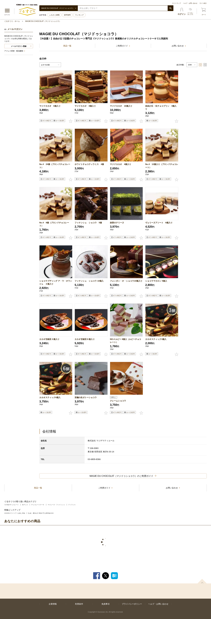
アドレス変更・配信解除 (14, 51)
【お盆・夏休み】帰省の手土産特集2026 (40, 513)
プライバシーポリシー (132, 604)
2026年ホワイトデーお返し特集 (14, 513)
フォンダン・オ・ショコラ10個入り (126, 281)
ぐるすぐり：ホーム (12, 21)
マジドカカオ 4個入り (120, 164)
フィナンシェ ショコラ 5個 (88, 222)
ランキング (79, 15)
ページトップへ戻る (202, 581)
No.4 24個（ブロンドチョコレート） (54, 165)
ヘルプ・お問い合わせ (190, 3)
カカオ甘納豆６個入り (85, 339)
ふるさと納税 (54, 15)
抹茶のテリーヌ (117, 222)
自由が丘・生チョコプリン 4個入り (161, 107)
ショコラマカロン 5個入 (156, 281)
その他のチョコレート (11, 504)
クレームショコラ (118, 401)
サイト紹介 (203, 3)
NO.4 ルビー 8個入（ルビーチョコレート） (125, 340)
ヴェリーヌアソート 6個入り (159, 222)
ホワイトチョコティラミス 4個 (89, 164)
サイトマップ (176, 3)
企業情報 (53, 604)
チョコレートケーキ (37, 504)
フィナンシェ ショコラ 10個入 (89, 281)
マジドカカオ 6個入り (50, 106)
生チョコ (25, 504)
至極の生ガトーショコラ (86, 397)
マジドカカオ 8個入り (85, 106)
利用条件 (79, 604)
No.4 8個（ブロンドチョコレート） (54, 224)
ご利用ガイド (122, 46)
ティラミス (72, 504)
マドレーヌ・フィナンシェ (56, 504)
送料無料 (67, 15)
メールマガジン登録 (18, 46)
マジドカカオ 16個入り (121, 106)
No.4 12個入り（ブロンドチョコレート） (161, 165)
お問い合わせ (178, 46)
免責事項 (105, 604)
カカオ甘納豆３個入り (49, 339)
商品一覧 (67, 46)
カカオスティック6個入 (50, 397)
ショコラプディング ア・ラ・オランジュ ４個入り (55, 282)
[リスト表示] (205, 64)
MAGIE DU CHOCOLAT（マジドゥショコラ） (43, 21)
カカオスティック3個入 (156, 339)
